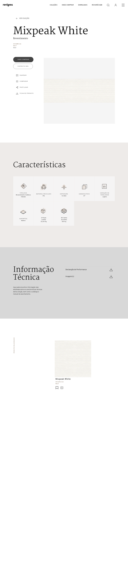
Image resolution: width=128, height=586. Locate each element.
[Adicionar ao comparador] (61, 388)
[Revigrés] (8, 5)
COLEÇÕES (53, 5)
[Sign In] (115, 5)
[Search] (108, 5)
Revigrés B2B (97, 5)
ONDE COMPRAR (68, 5)
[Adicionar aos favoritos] (56, 388)
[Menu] (123, 5)
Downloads (82, 5)
